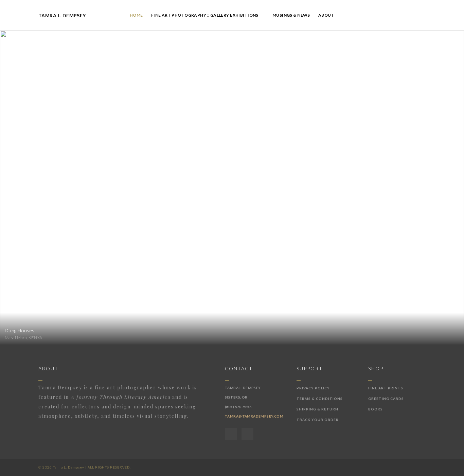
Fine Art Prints (385, 388)
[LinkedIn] (231, 434)
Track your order (318, 420)
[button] (261, 15)
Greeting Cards (386, 398)
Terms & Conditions (320, 398)
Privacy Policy (313, 388)
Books (375, 409)
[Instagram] (247, 434)
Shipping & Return (317, 409)
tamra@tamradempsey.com (254, 416)
